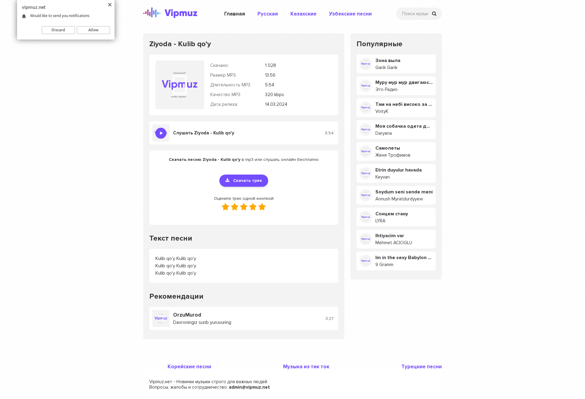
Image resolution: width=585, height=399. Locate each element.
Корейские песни (189, 366)
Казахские (303, 14)
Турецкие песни (421, 366)
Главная (234, 14)
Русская (267, 14)
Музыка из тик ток (306, 366)
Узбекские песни (350, 14)
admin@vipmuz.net (249, 387)
